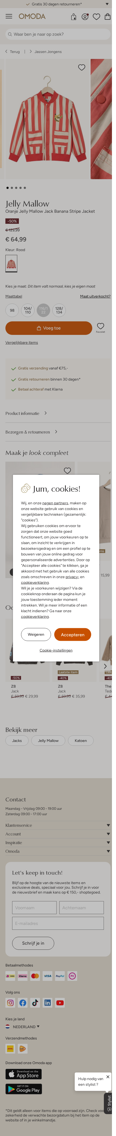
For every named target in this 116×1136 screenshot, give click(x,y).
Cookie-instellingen (56, 650)
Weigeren (36, 634)
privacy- (72, 576)
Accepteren (72, 634)
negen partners (55, 503)
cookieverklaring (35, 582)
